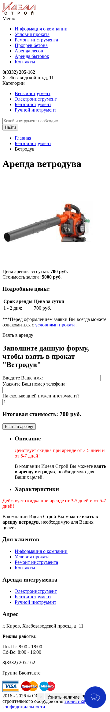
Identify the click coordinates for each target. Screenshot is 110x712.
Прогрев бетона (31, 45)
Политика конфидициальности (43, 704)
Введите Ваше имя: (22, 377)
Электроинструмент (36, 98)
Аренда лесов (29, 50)
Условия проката (32, 34)
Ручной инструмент (35, 109)
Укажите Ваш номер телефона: (34, 383)
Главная (23, 138)
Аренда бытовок (32, 56)
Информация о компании (41, 28)
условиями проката (55, 324)
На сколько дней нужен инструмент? (40, 395)
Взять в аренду (19, 426)
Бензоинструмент (33, 104)
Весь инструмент (32, 93)
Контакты (25, 61)
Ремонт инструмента (36, 39)
